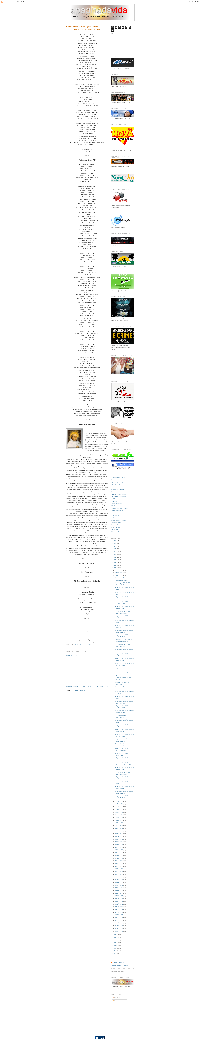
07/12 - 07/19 (119, 858)
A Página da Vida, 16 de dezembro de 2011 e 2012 (124, 702)
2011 (115, 943)
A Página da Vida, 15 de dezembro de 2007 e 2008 (124, 740)
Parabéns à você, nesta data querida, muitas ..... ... (122, 579)
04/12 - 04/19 (119, 893)
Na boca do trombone (117, 510)
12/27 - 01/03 (119, 570)
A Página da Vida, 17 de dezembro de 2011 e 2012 (124, 659)
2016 (115, 565)
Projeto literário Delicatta (118, 520)
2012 (115, 940)
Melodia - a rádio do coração (119, 508)
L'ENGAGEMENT (116, 499)
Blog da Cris (115, 487)
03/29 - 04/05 (119, 899)
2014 (115, 934)
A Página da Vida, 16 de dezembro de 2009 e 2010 (124, 707)
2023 (115, 546)
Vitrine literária (115, 532)
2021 (115, 552)
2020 (115, 554)
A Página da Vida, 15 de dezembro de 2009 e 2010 (124, 735)
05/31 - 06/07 (119, 874)
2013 (115, 937)
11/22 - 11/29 (119, 807)
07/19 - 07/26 (119, 855)
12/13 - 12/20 (119, 575)
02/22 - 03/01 (119, 912)
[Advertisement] (81, 671)
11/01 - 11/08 (119, 815)
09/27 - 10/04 (119, 828)
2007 (115, 953)
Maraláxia (114, 506)
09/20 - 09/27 (119, 831)
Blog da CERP (115, 484)
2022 (115, 549)
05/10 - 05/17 (119, 882)
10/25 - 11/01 (119, 817)
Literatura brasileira (116, 503)
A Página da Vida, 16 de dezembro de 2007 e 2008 (124, 712)
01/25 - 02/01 (119, 923)
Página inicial (87, 686)
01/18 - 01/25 (119, 926)
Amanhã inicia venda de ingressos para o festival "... (124, 674)
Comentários (117, 1001)
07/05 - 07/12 (119, 861)
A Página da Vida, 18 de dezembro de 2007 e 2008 (124, 636)
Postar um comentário (72, 655)
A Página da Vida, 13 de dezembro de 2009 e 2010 (124, 792)
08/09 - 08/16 (119, 847)
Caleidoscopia (115, 492)
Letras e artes (115, 501)
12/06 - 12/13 (119, 801)
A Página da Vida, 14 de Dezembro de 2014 (121, 749)
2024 (115, 543)
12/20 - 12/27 (119, 573)
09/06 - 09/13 (119, 836)
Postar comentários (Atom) (78, 690)
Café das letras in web (117, 489)
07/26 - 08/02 (119, 853)
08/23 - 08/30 (119, 842)
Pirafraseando (115, 515)
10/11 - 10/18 (119, 823)
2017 (115, 562)
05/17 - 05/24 (119, 880)
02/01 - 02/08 (119, 920)
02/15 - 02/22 (119, 915)
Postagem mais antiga (102, 686)
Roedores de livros (116, 525)
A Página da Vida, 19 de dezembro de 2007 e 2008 (124, 607)
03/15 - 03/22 (119, 904)
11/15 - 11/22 (119, 809)
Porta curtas (114, 518)
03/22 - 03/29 (119, 901)
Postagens (117, 997)
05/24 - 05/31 (119, 877)
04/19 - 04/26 (119, 890)
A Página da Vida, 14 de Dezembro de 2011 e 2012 (123, 759)
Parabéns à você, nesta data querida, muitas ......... (122, 645)
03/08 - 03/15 (119, 907)
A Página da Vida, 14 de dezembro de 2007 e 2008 (124, 768)
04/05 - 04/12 (119, 896)
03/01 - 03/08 (119, 909)
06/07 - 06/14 (119, 871)
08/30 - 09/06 (119, 839)
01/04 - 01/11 (119, 931)
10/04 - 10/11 (119, 825)
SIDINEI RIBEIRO (119, 962)
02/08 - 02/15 (119, 917)
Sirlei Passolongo (116, 527)
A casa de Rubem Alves (118, 477)
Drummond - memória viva (119, 496)
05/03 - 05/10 (119, 885)
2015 (115, 568)
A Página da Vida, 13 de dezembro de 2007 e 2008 (124, 797)
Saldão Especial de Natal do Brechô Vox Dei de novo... (123, 584)
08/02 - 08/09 (119, 850)
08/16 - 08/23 (119, 844)
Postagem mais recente (72, 686)
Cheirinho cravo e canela (118, 494)
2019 (115, 557)
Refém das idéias (116, 522)
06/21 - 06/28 (119, 866)
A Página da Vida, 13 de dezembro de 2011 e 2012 (124, 787)
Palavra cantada (115, 513)
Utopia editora (115, 529)
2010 (115, 945)
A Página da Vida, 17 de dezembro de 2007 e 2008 (124, 669)
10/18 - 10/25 (119, 820)
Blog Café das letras (117, 482)
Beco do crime (115, 480)
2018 (115, 560)
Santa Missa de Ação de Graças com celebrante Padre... (123, 641)
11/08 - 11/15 (119, 812)
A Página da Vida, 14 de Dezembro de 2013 (121, 754)
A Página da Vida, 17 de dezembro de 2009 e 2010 (124, 664)
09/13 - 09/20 (119, 834)
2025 (115, 541)
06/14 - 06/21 (119, 869)
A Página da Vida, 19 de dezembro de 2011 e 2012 (124, 598)
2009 (115, 948)
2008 (115, 951)
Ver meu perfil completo (120, 965)
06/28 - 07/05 (119, 863)
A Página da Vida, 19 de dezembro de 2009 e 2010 (124, 603)
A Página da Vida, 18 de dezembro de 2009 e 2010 (124, 631)
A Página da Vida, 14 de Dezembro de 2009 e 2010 (123, 764)
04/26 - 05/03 (119, 888)
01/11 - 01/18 (119, 928)
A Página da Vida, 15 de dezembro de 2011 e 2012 (124, 730)
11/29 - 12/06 (119, 804)
